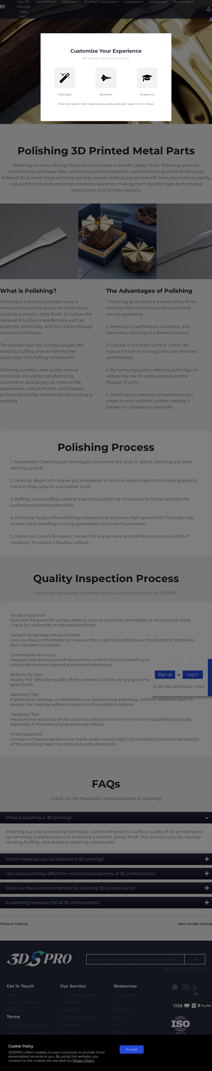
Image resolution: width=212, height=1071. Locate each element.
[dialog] (106, 535)
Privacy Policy (83, 1061)
